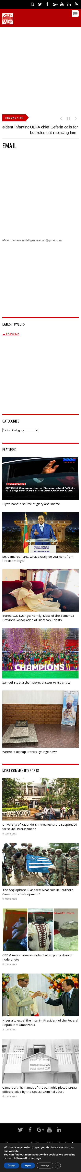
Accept (11, 1165)
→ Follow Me (10, 336)
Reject (28, 1165)
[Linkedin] (69, 4)
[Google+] (54, 4)
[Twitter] (40, 4)
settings (36, 1158)
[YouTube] (62, 4)
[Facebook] (47, 4)
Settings (44, 1165)
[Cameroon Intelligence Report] (7, 22)
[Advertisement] (40, 69)
